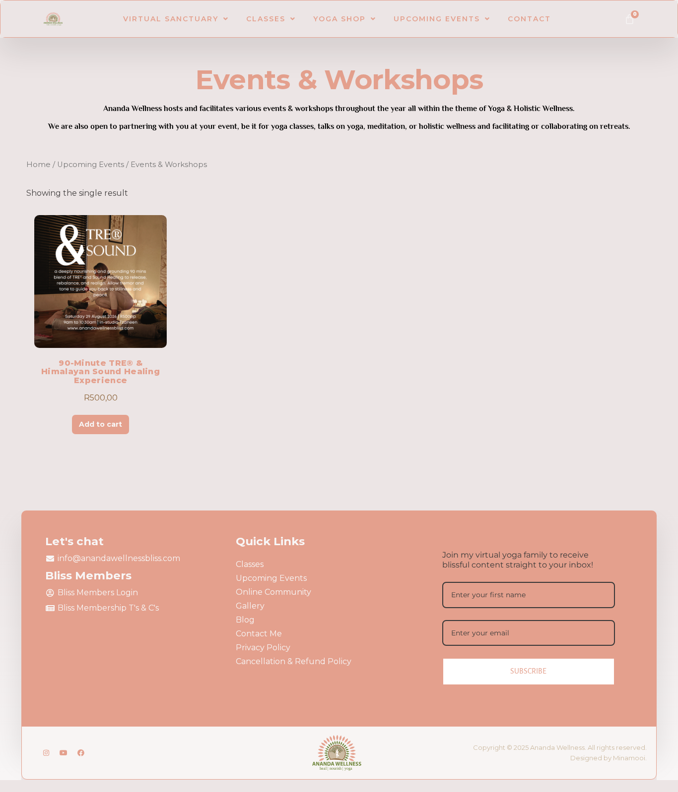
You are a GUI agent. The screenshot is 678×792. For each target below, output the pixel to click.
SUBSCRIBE (528, 671)
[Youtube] (63, 753)
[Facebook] (81, 753)
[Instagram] (46, 753)
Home (38, 164)
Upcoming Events (437, 18)
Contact (529, 18)
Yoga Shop (339, 18)
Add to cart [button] (100, 424)
